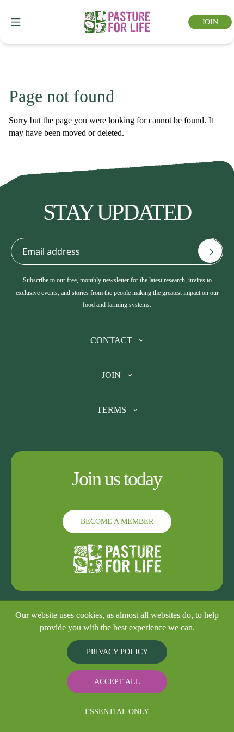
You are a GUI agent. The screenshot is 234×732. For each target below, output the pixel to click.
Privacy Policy (117, 652)
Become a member (117, 521)
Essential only (117, 711)
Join (209, 22)
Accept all (117, 681)
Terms (111, 410)
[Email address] (210, 251)
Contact (111, 340)
